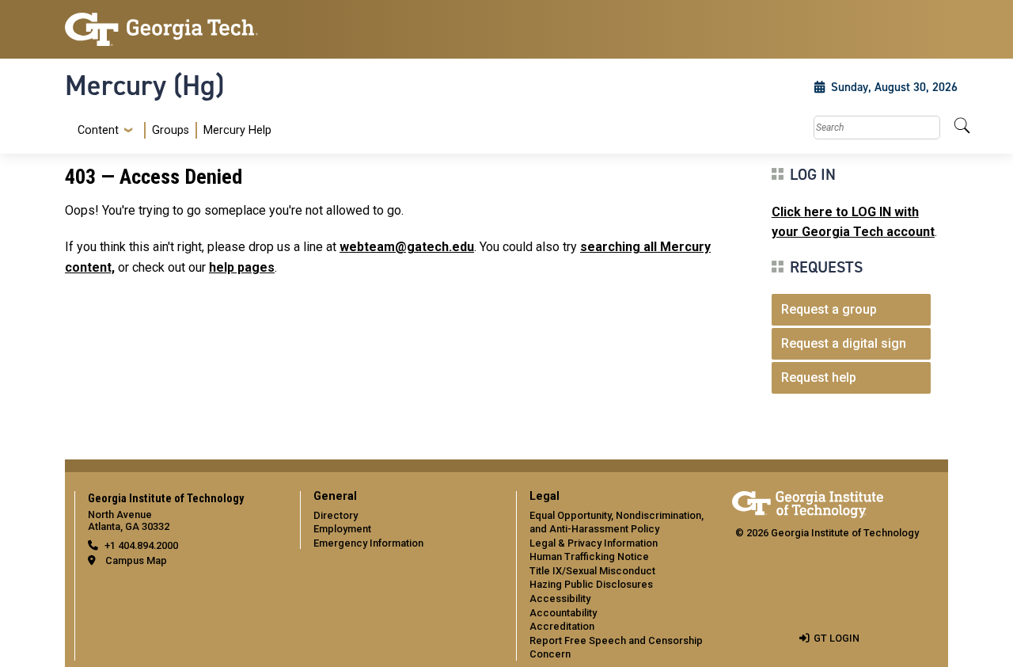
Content (98, 130)
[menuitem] (171, 130)
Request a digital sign (843, 343)
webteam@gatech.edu (407, 246)
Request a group (829, 309)
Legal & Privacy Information (593, 543)
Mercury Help (237, 130)
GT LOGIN (836, 638)
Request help (818, 377)
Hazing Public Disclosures (591, 584)
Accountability (563, 613)
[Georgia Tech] (168, 29)
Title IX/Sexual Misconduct (592, 571)
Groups (170, 130)
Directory (335, 515)
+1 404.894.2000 (141, 545)
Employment (342, 529)
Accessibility (559, 598)
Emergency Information (368, 543)
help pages (242, 267)
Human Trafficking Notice (589, 556)
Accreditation (561, 626)
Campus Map (136, 560)
